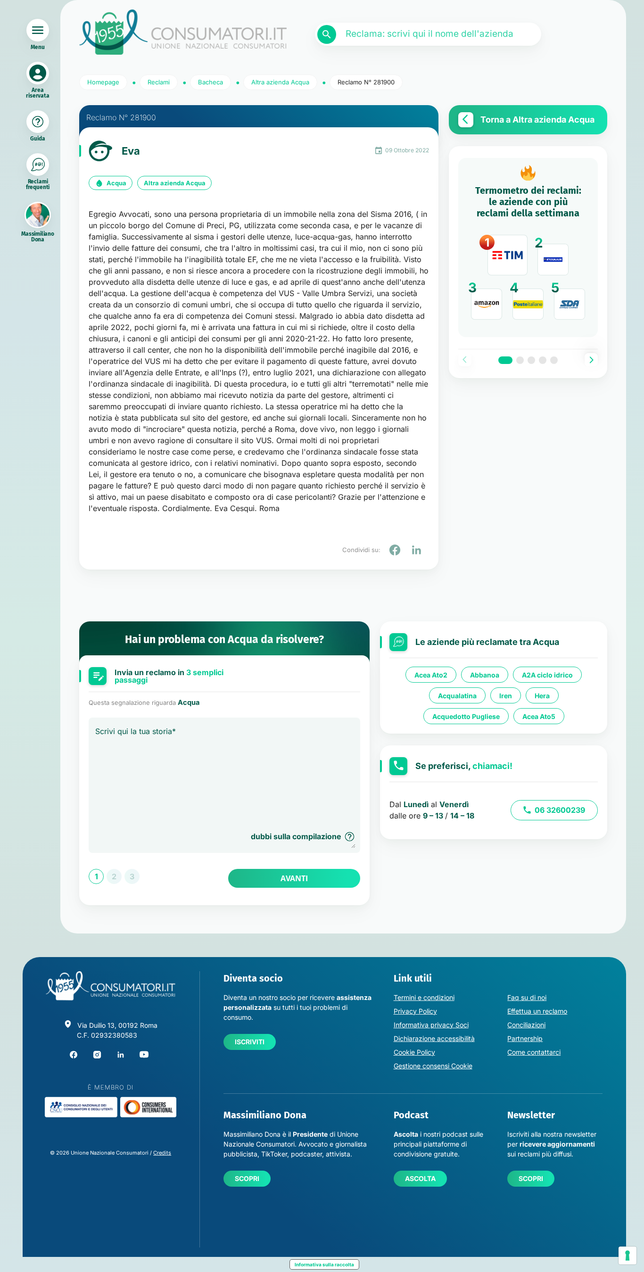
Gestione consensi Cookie (433, 1066)
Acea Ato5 (538, 716)
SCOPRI (247, 1178)
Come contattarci (534, 1052)
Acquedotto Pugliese (466, 716)
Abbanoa (484, 675)
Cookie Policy (414, 1052)
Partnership (525, 1038)
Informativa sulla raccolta (324, 1264)
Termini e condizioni (424, 997)
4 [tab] (542, 360)
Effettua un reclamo (537, 1011)
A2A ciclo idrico (547, 675)
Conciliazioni (526, 1025)
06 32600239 (560, 810)
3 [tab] (531, 360)
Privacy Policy (415, 1011)
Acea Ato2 (430, 675)
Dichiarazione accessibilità (434, 1038)
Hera (542, 696)
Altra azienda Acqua (175, 183)
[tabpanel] (528, 247)
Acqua (116, 183)
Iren (505, 696)
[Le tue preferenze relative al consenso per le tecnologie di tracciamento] (627, 1255)
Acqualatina (457, 696)
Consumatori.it (183, 32)
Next (591, 359)
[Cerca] (326, 34)
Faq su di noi (526, 997)
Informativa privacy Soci (431, 1025)
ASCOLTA (420, 1178)
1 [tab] (505, 360)
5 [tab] (554, 360)
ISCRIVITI (249, 1042)
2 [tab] (520, 360)
